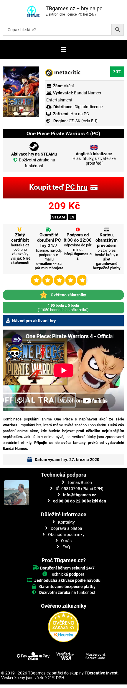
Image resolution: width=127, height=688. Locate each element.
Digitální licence (88, 106)
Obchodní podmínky (66, 534)
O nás (66, 540)
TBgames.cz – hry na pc (74, 8)
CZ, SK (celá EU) (83, 120)
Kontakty (66, 522)
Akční (69, 86)
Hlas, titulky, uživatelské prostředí (94, 158)
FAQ (66, 547)
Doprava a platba (66, 528)
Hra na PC (79, 113)
